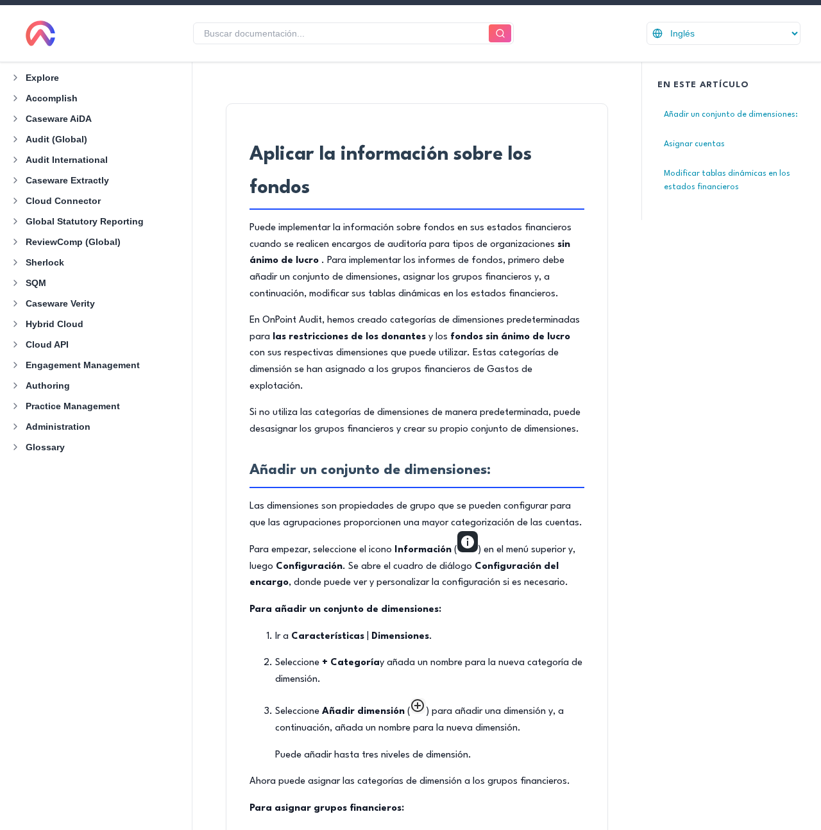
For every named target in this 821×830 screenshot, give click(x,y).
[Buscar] (500, 33)
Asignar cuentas (694, 144)
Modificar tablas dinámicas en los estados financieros (727, 180)
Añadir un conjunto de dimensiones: (731, 114)
